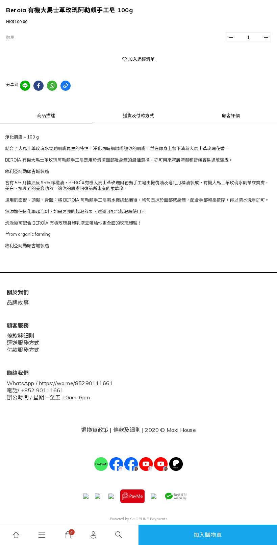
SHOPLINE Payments (149, 519)
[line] (25, 86)
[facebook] (38, 86)
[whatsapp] (52, 86)
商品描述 (46, 115)
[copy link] (65, 86)
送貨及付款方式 (138, 115)
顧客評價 (231, 115)
